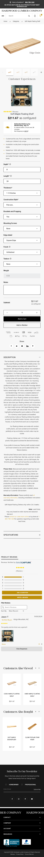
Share (3, 644)
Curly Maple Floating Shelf (12, 695)
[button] (35, 668)
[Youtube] (32, 799)
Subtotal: (7, 302)
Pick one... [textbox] (10, 205)
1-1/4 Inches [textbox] (11, 193)
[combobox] (22, 193)
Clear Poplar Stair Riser (32, 738)
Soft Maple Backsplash (11, 738)
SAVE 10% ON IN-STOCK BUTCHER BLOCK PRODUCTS (22, 5)
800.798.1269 (29, 2)
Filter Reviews (5, 603)
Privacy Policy (19, 854)
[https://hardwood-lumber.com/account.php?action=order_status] (34, 15)
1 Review (15, 112)
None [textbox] (8, 228)
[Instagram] (18, 799)
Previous (3, 72)
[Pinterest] (25, 799)
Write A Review (22, 597)
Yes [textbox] (7, 217)
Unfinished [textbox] (10, 252)
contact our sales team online (19, 516)
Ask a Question (22, 592)
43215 (26, 131)
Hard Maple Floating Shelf (32, 695)
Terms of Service (29, 854)
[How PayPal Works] (26, 841)
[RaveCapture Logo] (23, 562)
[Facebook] (12, 799)
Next (41, 72)
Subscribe (37, 789)
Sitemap (12, 854)
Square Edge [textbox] (11, 240)
